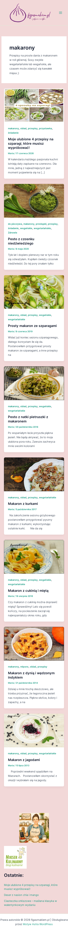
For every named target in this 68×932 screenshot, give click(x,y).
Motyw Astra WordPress (38, 924)
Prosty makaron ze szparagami (32, 326)
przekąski (41, 224)
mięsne (24, 666)
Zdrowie (12, 232)
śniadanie (13, 132)
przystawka (45, 128)
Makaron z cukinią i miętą (28, 591)
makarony (13, 128)
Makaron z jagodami (24, 760)
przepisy (33, 128)
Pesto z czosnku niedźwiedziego (21, 241)
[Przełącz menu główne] (60, 13)
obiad (23, 128)
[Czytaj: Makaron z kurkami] (34, 474)
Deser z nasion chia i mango (21, 895)
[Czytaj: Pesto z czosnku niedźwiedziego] (34, 200)
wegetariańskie (42, 228)
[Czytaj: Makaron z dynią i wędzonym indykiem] (34, 643)
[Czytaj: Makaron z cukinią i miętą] (34, 556)
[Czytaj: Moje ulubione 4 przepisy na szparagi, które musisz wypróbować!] (34, 105)
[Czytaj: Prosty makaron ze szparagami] (34, 291)
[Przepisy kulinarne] (15, 857)
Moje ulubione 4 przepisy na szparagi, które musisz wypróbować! (30, 143)
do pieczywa (15, 224)
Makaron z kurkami (23, 504)
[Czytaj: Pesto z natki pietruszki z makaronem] (34, 383)
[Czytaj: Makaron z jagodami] (34, 730)
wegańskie (26, 228)
